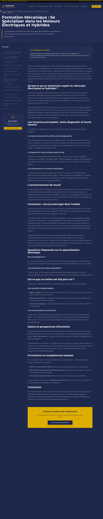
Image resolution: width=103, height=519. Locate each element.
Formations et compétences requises (10, 104)
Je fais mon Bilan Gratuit (60, 422)
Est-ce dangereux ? (9, 84)
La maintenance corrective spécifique (13, 68)
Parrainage (84, 6)
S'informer (31, 6)
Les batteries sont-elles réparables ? (13, 87)
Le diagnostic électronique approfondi (13, 65)
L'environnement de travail (10, 71)
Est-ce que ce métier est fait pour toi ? (13, 90)
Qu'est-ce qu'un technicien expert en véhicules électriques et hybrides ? (12, 52)
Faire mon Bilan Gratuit (13, 128)
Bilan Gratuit (96, 6)
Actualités (67, 6)
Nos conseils (58, 6)
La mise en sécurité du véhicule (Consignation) (12, 61)
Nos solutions (75, 6)
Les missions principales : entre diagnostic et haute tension (11, 57)
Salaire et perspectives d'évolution (12, 100)
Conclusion (6, 108)
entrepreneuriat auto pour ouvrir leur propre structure (45, 348)
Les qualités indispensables (11, 94)
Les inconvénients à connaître (11, 97)
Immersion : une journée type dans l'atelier (12, 75)
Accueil (4, 12)
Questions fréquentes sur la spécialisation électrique (10, 80)
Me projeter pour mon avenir (44, 6)
